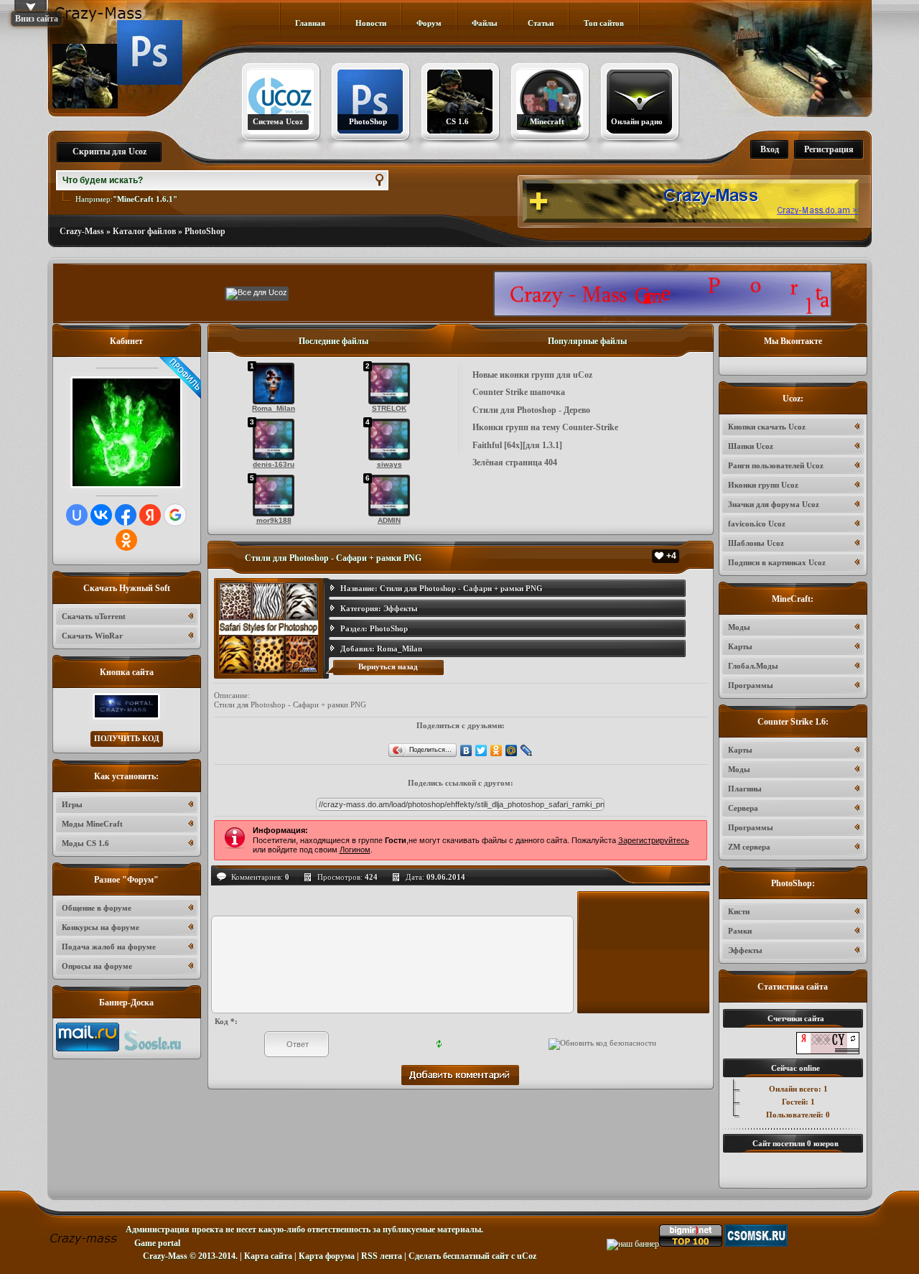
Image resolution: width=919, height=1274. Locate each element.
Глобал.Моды (753, 665)
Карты (740, 646)
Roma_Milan (399, 648)
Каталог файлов (144, 231)
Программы (750, 685)
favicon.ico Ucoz (756, 523)
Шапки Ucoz (750, 446)
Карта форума (327, 1256)
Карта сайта (268, 1256)
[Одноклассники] (496, 750)
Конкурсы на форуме (100, 927)
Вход (769, 149)
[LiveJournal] (526, 750)
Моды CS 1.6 (85, 843)
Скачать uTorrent (94, 616)
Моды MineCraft (92, 823)
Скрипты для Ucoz (109, 152)
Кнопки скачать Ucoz (767, 426)
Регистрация (829, 149)
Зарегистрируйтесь (653, 840)
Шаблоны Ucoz (756, 543)
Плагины (745, 788)
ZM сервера (749, 846)
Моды (739, 627)
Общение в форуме (96, 907)
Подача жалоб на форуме (109, 946)
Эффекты (400, 608)
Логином (355, 849)
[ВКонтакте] (466, 750)
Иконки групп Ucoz (763, 484)
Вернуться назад (388, 666)
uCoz (526, 1256)
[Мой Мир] (511, 750)
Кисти (739, 911)
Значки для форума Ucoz (773, 504)
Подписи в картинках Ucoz (777, 562)
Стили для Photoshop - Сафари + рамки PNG (461, 588)
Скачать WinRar (92, 635)
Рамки (740, 930)
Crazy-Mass (82, 231)
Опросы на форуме (97, 966)
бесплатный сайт (476, 1256)
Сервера (743, 808)
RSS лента (381, 1256)
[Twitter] (481, 750)
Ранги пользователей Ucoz (776, 465)
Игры (72, 804)
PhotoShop (205, 231)
